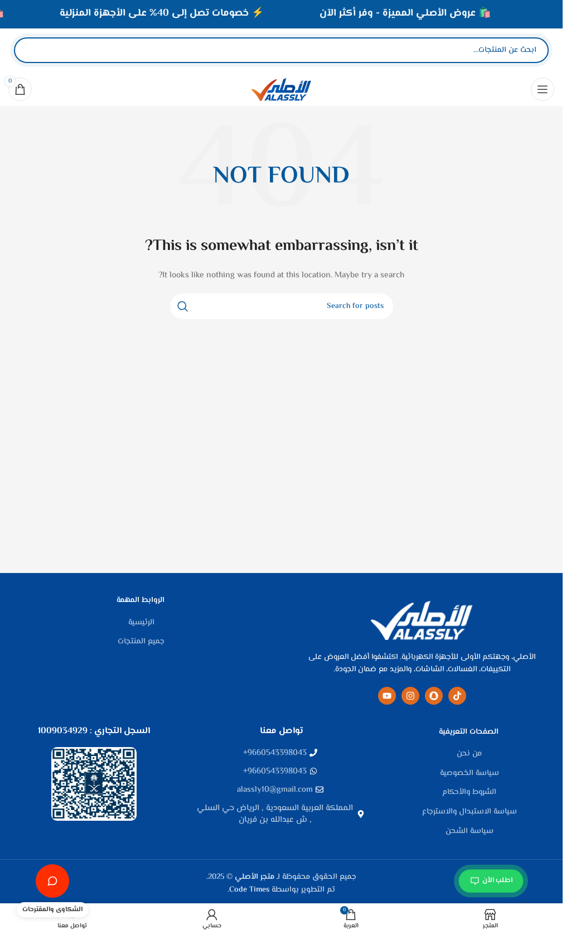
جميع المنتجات (141, 642)
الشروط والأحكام (469, 792)
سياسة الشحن (469, 831)
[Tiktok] (457, 696)
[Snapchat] (434, 696)
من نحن (469, 754)
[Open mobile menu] (542, 89)
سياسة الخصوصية (469, 773)
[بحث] (32, 50)
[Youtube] (387, 696)
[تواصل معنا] (52, 881)
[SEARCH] (183, 306)
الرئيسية (141, 623)
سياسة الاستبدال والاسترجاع (469, 812)
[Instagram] (410, 696)
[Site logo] (281, 89)
